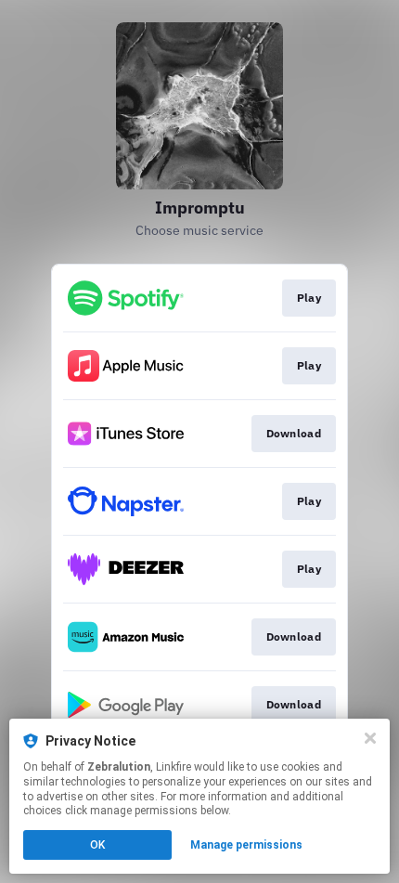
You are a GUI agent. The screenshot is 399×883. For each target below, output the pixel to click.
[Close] (370, 738)
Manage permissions (246, 844)
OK (97, 844)
